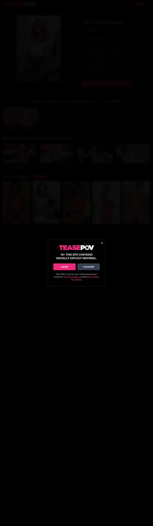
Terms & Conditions (71, 277)
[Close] (102, 243)
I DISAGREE (88, 266)
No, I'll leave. (76, 279)
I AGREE (64, 266)
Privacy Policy (93, 277)
